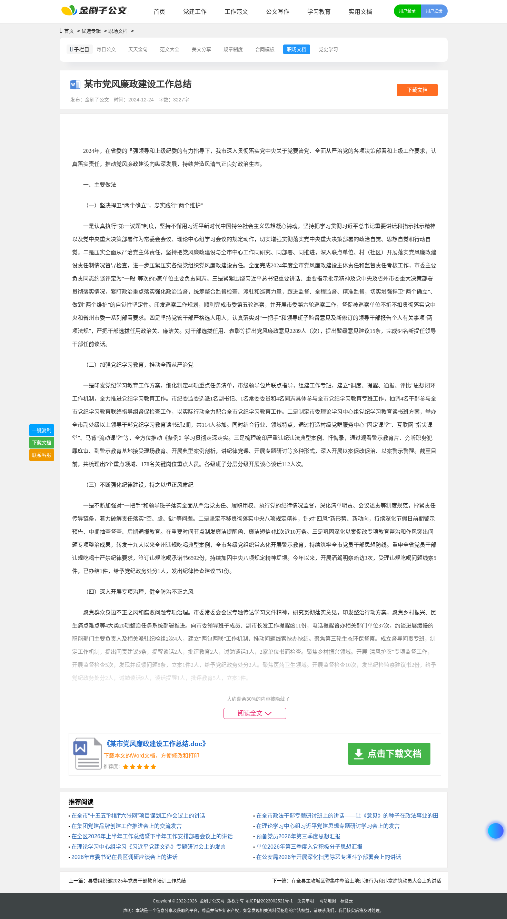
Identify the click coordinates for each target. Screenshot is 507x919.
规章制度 (233, 49)
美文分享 (201, 49)
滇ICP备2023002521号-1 (269, 901)
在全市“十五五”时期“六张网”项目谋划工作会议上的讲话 (138, 816)
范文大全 (169, 49)
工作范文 (236, 12)
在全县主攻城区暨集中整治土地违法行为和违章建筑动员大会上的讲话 (366, 880)
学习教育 (319, 12)
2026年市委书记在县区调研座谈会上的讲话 (124, 857)
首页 (159, 12)
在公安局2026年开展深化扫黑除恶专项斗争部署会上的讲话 (328, 857)
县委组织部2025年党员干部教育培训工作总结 (137, 880)
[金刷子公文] (97, 11)
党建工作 (195, 12)
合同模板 (265, 49)
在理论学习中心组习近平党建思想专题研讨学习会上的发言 (328, 826)
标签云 (346, 901)
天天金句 (138, 49)
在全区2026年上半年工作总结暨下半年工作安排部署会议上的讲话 (152, 836)
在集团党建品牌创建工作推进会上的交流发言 (126, 826)
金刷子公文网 (212, 901)
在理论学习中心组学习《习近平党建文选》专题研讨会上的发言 (148, 847)
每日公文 (106, 49)
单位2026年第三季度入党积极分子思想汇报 (309, 847)
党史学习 (328, 49)
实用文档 (360, 12)
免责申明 (305, 901)
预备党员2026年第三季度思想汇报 (298, 836)
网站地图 (327, 901)
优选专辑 (91, 31)
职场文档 (118, 31)
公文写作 (277, 12)
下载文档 (417, 90)
